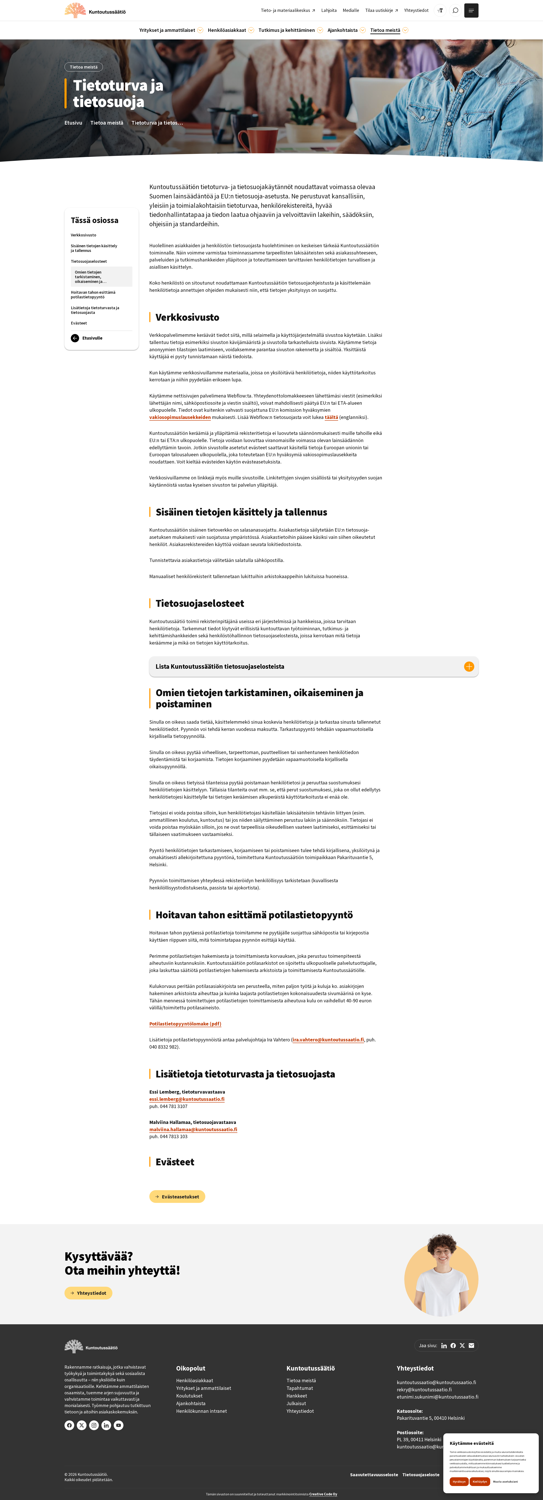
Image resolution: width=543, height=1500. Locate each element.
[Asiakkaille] (251, 30)
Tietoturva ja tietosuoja (158, 122)
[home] (95, 10)
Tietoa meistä (106, 122)
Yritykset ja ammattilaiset (203, 1388)
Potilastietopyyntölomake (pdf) (185, 1023)
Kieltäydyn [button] (480, 1481)
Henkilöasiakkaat (194, 1380)
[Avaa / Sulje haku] (455, 10)
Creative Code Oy (323, 1494)
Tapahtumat (300, 1388)
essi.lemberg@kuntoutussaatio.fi (187, 1099)
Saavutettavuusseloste (374, 1474)
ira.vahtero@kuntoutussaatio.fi (328, 1039)
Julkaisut (296, 1403)
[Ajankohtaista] (320, 30)
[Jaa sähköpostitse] (471, 1345)
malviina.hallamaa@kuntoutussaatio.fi (193, 1129)
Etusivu (73, 122)
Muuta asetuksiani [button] (505, 1481)
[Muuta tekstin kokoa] (440, 10)
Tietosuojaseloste (420, 1474)
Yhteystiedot (300, 1411)
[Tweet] (462, 1345)
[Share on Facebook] (453, 1345)
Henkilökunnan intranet (201, 1411)
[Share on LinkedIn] (444, 1345)
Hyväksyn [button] (459, 1481)
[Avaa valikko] (471, 10)
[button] (171, 30)
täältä (331, 417)
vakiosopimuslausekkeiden (180, 417)
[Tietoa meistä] (405, 30)
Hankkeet (297, 1395)
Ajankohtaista (191, 1403)
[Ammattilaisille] (200, 30)
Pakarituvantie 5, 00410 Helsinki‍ (431, 1418)
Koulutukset (189, 1395)
